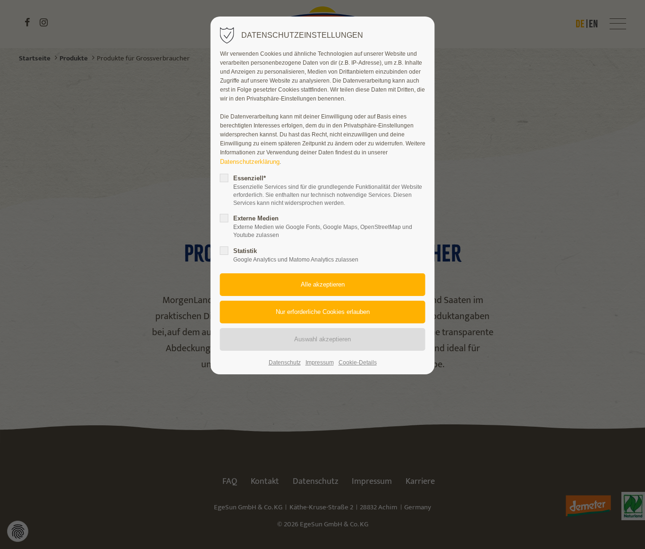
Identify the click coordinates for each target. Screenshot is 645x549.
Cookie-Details (358, 362)
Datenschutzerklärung (250, 161)
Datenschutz (285, 362)
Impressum (320, 362)
